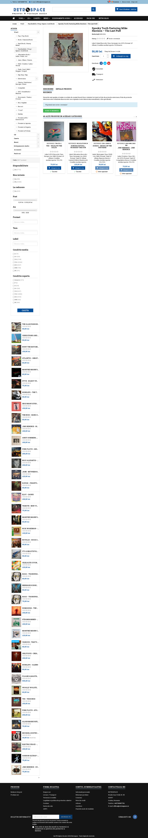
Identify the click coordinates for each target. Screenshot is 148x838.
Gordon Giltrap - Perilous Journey (30, 755)
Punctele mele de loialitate (85, 809)
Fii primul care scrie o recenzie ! (56, 105)
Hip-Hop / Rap (23, 75)
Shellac (20, 114)
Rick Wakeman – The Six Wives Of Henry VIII (30, 528)
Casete (36, 18)
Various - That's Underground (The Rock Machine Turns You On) (30, 642)
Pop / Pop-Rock (23, 36)
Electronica (22, 79)
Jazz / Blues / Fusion (25, 60)
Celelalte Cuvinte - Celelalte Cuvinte (30, 562)
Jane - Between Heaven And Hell (30, 471)
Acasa (14, 28)
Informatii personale (83, 792)
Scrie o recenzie (114, 39)
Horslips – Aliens (30, 664)
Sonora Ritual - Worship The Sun (78, 147)
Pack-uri (91, 18)
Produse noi (15, 795)
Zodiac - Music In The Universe (102, 147)
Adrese (78, 803)
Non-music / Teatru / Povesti (24, 98)
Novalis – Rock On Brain (30, 540)
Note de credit (80, 800)
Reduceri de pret (16, 792)
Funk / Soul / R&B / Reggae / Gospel (23, 70)
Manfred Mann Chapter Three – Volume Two (30, 630)
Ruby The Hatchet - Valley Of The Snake (30, 347)
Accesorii (78, 18)
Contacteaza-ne (116, 787)
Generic (19, 280)
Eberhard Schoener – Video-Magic (30, 585)
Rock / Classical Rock (25, 40)
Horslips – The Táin (30, 392)
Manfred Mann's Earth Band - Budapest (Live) (30, 369)
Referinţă (95, 34)
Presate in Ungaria (24, 127)
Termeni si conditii (49, 798)
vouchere (79, 806)
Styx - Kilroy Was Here (30, 381)
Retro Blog (104, 18)
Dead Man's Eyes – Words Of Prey (30, 403)
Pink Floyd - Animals (30, 449)
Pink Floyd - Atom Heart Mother (30, 710)
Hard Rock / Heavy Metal (23, 44)
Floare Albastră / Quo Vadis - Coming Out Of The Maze (30, 676)
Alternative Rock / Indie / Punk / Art (23, 55)
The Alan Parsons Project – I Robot (30, 324)
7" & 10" (20, 110)
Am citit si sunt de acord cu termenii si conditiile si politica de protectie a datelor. (52, 829)
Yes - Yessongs (28, 699)
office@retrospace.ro (43, 2)
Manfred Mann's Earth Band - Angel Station (30, 517)
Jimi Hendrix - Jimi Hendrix (126, 148)
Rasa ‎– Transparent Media (30, 574)
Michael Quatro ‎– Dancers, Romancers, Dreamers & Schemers (30, 733)
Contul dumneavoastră (88, 787)
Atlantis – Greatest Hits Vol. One (30, 358)
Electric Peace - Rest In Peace (30, 744)
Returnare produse (82, 795)
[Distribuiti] (101, 63)
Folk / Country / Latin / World (24, 65)
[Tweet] (105, 63)
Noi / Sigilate (22, 103)
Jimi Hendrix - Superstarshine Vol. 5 (30, 767)
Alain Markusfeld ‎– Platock (30, 721)
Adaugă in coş (120, 56)
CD (28, 18)
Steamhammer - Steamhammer (30, 619)
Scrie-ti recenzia (52, 111)
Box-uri (20, 106)
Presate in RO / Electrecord (22, 118)
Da (18, 170)
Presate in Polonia (24, 131)
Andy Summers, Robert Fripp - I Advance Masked (30, 437)
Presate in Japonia (24, 123)
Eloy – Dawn (28, 494)
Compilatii (21, 88)
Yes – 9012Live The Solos (54, 147)
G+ (17, 256)
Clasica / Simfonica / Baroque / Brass (24, 83)
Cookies (46, 803)
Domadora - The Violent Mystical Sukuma (30, 608)
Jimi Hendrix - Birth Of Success (30, 426)
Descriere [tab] (48, 89)
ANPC (45, 809)
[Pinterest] (108, 63)
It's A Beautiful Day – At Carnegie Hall (30, 551)
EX (18, 265)
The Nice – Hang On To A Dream (30, 415)
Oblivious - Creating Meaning (30, 653)
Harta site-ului (48, 806)
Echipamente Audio (61, 18)
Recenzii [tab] (47, 92)
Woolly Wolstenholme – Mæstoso (30, 687)
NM (18, 268)
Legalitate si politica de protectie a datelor (57, 800)
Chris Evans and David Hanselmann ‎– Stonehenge (30, 335)
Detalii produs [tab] (64, 89)
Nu (18, 182)
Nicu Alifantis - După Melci (30, 460)
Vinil (21, 18)
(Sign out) (134, 2)
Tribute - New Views (30, 506)
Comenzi (79, 798)
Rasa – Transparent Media (30, 596)
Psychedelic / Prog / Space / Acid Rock (24, 50)
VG (18, 259)
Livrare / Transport (49, 795)
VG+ (18, 262)
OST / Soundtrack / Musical (23, 92)
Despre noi (47, 792)
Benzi (46, 18)
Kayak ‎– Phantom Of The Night (30, 483)
